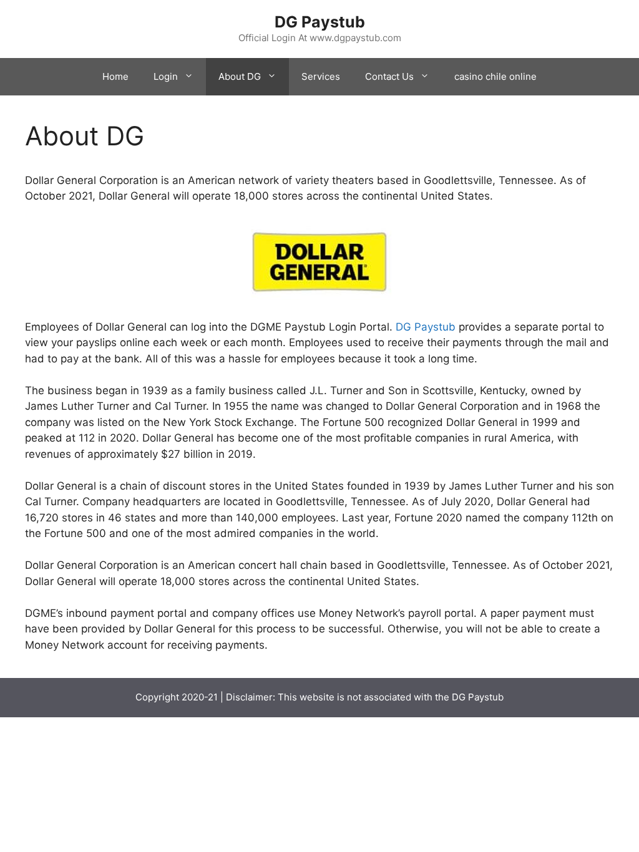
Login (166, 76)
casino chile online (495, 76)
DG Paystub (320, 21)
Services (320, 76)
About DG (239, 76)
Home (115, 76)
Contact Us (389, 76)
